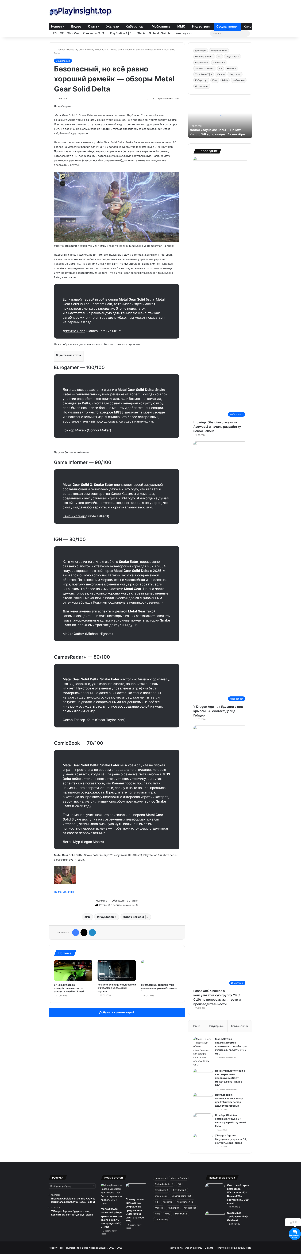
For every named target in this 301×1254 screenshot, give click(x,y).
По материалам (64, 891)
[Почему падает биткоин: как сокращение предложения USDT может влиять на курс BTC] (203, 1075)
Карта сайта (176, 1247)
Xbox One (73, 33)
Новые (196, 1026)
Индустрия (201, 26)
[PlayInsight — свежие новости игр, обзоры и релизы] (80, 11)
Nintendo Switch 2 (204, 56)
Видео (76, 26)
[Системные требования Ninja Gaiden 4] (215, 1217)
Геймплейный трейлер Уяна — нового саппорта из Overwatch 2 (159, 988)
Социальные (226, 26)
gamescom (200, 50)
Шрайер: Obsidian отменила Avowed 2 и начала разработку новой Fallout (217, 426)
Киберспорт (135, 26)
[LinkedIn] (92, 932)
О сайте (209, 1247)
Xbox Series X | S (136, 917)
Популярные (216, 1026)
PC (55, 33)
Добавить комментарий (116, 1012)
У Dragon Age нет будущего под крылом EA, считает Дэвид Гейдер (218, 711)
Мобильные (161, 26)
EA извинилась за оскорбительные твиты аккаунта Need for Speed (69, 988)
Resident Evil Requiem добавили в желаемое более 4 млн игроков (117, 988)
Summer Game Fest (204, 68)
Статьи (93, 26)
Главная (60, 49)
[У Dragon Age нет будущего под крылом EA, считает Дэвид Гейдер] (203, 1140)
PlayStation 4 (232, 56)
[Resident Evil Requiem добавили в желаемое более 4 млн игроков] (117, 970)
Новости (57, 26)
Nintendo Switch (159, 33)
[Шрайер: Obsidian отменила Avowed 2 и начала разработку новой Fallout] (203, 1119)
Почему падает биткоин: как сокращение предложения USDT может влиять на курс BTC (230, 1078)
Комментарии (240, 1026)
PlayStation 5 (107, 917)
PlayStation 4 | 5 (120, 33)
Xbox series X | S (93, 33)
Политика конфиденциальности (234, 1247)
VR (62, 33)
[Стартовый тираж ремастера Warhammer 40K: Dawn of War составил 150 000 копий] (215, 1190)
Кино (248, 26)
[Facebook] (75, 932)
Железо (112, 26)
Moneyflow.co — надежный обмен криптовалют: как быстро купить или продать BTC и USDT (231, 1046)
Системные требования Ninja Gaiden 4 (237, 1216)
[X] (83, 932)
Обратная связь (193, 1247)
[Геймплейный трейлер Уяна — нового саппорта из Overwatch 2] (160, 970)
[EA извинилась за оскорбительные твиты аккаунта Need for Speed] (73, 970)
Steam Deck (219, 62)
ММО (181, 26)
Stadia (141, 33)
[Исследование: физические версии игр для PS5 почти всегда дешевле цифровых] (203, 1099)
